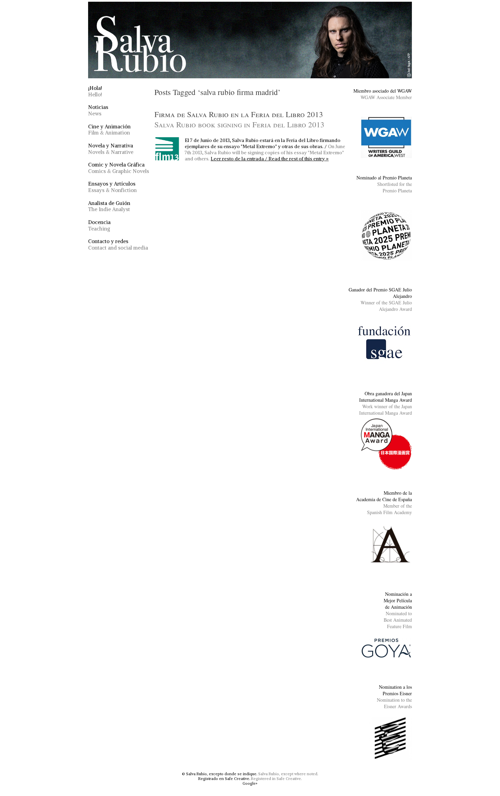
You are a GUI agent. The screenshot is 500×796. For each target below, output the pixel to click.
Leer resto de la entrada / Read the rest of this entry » (270, 159)
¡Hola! (95, 91)
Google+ (250, 783)
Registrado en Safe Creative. (224, 778)
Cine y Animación (109, 129)
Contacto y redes (118, 244)
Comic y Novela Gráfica (118, 167)
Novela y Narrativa (110, 148)
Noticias (98, 110)
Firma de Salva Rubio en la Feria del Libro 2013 (239, 119)
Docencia (99, 225)
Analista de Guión (109, 206)
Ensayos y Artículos (112, 186)
